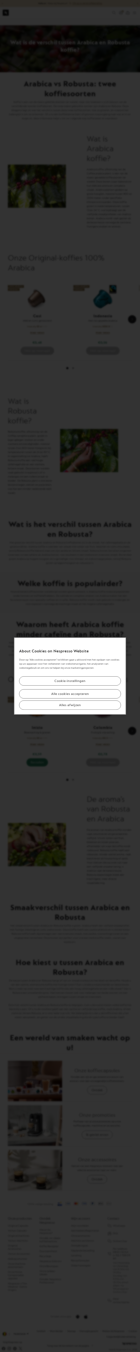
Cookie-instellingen (70, 681)
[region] (70, 676)
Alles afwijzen (70, 705)
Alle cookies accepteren (70, 694)
